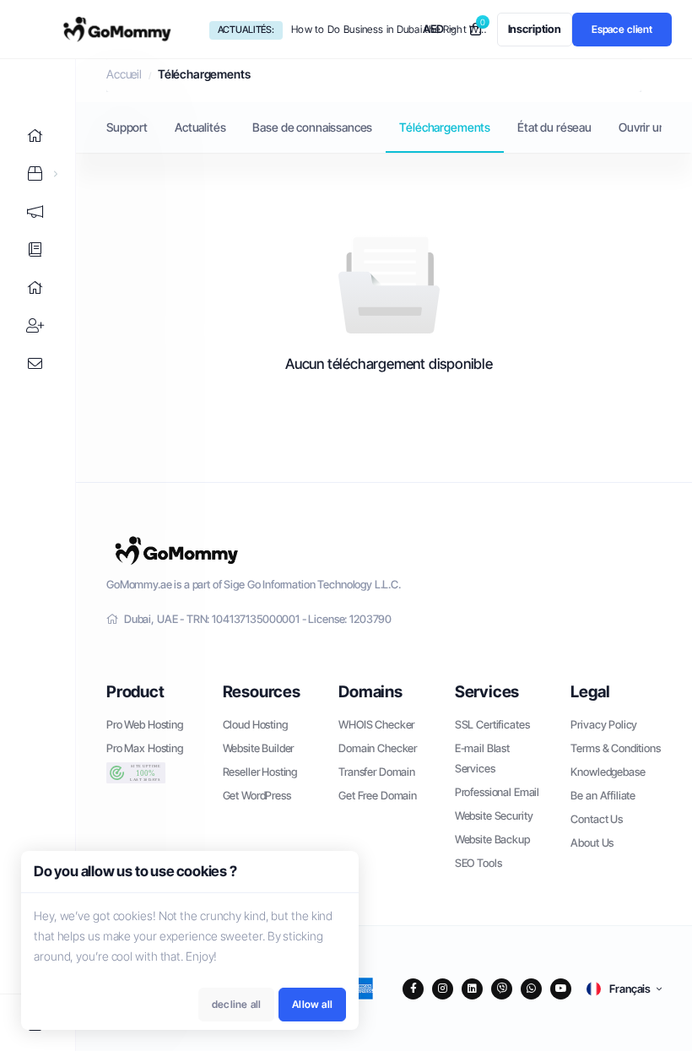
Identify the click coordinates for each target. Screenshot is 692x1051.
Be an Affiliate (602, 795)
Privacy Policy (603, 724)
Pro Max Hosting (144, 748)
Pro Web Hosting (144, 724)
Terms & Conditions (615, 748)
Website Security (494, 815)
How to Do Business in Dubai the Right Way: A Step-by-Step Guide (389, 29)
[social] (413, 989)
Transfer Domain (376, 771)
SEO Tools (478, 863)
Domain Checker (377, 748)
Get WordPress (257, 795)
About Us (592, 842)
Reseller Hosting (260, 771)
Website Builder (259, 748)
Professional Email (497, 792)
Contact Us (596, 819)
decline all (236, 1004)
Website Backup (492, 839)
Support (127, 127)
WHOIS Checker (376, 724)
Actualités (200, 127)
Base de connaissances (312, 127)
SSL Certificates (492, 724)
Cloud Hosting (255, 724)
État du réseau (554, 127)
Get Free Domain (377, 795)
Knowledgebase (607, 771)
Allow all (312, 1004)
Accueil (124, 74)
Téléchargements (444, 127)
